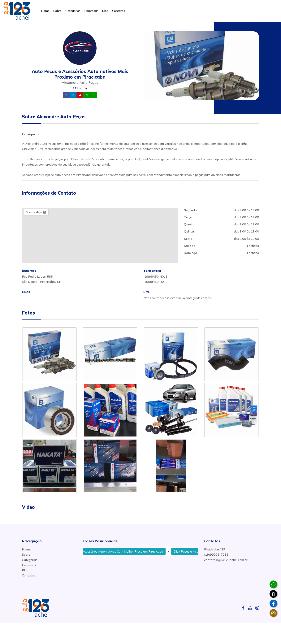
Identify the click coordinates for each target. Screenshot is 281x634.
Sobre (57, 11)
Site (85, 95)
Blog (105, 11)
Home (45, 11)
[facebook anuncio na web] (244, 607)
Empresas (91, 11)
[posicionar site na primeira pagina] (16, 10)
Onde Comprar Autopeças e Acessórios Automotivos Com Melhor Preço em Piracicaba (86, 551)
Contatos (118, 11)
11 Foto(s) (80, 88)
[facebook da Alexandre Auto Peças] (273, 603)
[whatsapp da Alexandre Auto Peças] (273, 584)
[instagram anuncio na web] (257, 607)
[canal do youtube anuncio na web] (251, 607)
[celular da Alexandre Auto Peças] (273, 594)
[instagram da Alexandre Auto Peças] (273, 613)
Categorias (72, 11)
